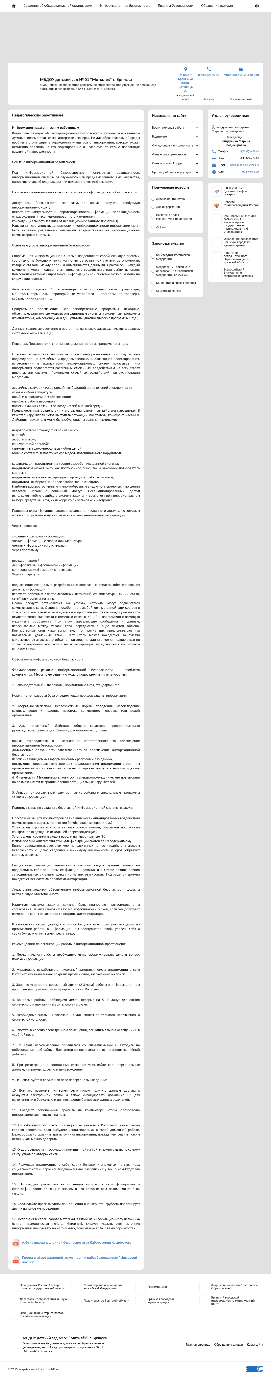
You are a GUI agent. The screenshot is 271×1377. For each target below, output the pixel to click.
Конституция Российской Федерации (173, 257)
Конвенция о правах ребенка (176, 283)
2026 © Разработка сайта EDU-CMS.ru (33, 1369)
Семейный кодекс (168, 291)
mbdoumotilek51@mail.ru (244, 165)
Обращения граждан (217, 6)
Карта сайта (255, 1344)
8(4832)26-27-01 (249, 151)
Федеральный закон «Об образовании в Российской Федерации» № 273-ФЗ (174, 271)
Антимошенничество (170, 199)
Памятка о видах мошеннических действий (174, 217)
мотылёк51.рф (250, 171)
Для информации (168, 207)
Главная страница (198, 1344)
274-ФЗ (161, 227)
